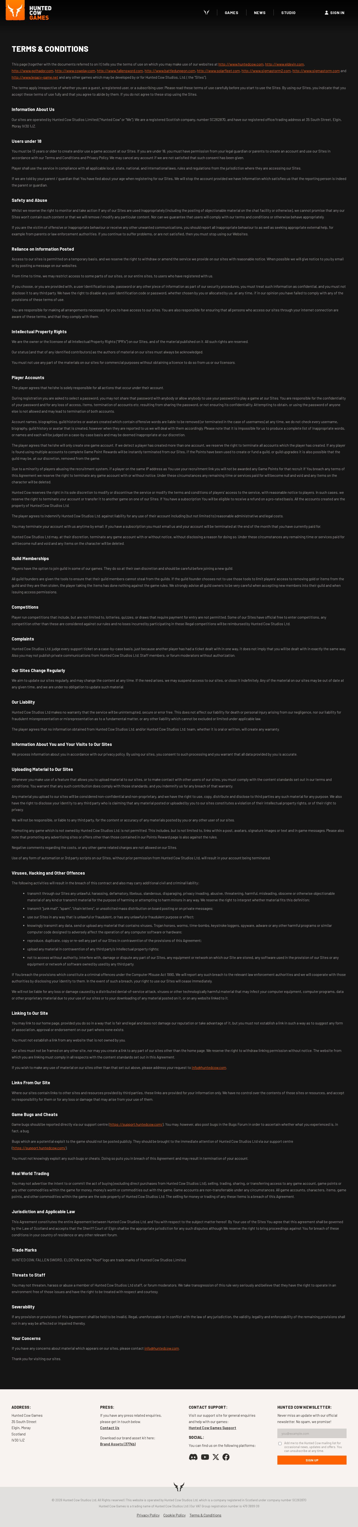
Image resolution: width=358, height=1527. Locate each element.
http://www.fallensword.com (120, 70)
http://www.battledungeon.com (170, 70)
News (260, 12)
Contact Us (109, 1427)
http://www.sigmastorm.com (316, 70)
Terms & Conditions (205, 1515)
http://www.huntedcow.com (241, 64)
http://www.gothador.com (32, 70)
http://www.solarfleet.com (218, 70)
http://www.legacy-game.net (35, 77)
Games (231, 12)
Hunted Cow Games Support (212, 1427)
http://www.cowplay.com (75, 70)
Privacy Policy (148, 1515)
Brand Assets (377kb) (118, 1444)
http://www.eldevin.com (284, 64)
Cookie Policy (174, 1515)
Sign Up (312, 1460)
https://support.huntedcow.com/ (136, 1124)
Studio (288, 12)
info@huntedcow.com (209, 1067)
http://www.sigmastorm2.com (266, 70)
